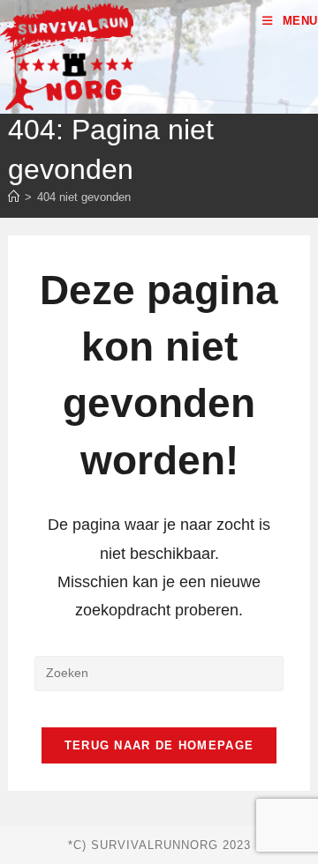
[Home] (13, 197)
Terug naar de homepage (159, 745)
